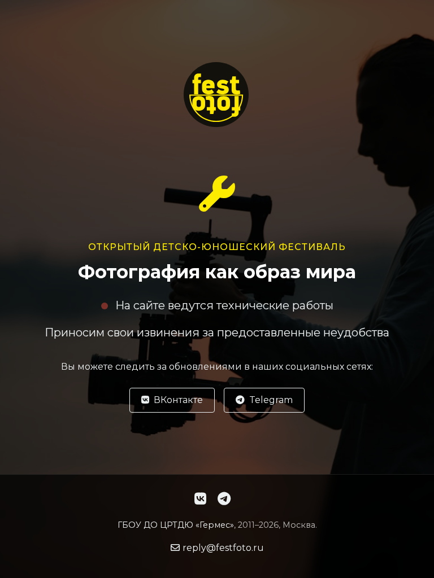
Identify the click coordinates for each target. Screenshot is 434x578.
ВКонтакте (178, 400)
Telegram (271, 400)
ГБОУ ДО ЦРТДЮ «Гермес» (176, 525)
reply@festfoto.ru (223, 547)
